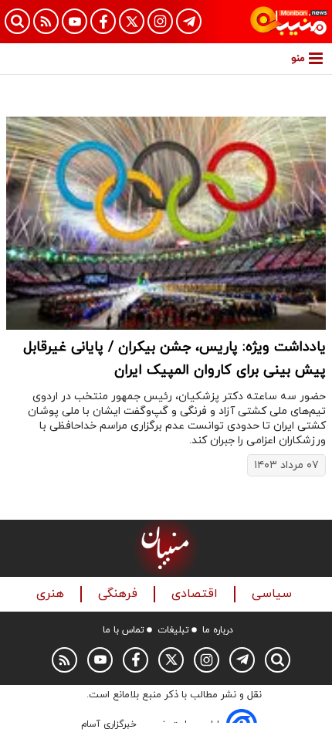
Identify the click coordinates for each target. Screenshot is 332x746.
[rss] (46, 21)
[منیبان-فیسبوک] (103, 21)
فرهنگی (119, 594)
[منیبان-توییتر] (131, 21)
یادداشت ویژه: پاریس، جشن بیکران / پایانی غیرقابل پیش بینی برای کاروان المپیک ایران (174, 359)
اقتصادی (196, 594)
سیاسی (274, 594)
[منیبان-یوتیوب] (74, 21)
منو (298, 58)
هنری (52, 594)
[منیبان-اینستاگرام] (160, 21)
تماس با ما (123, 630)
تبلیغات (173, 630)
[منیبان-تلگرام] (189, 21)
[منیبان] (288, 21)
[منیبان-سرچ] (277, 660)
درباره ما (217, 630)
